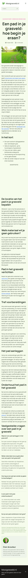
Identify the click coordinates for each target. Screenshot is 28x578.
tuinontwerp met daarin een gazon (15, 78)
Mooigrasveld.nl (12, 3)
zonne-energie (5, 293)
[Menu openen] (26, 3)
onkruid (3, 415)
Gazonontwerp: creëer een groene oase (14, 19)
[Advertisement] (14, 182)
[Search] (17, 8)
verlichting (4, 278)
